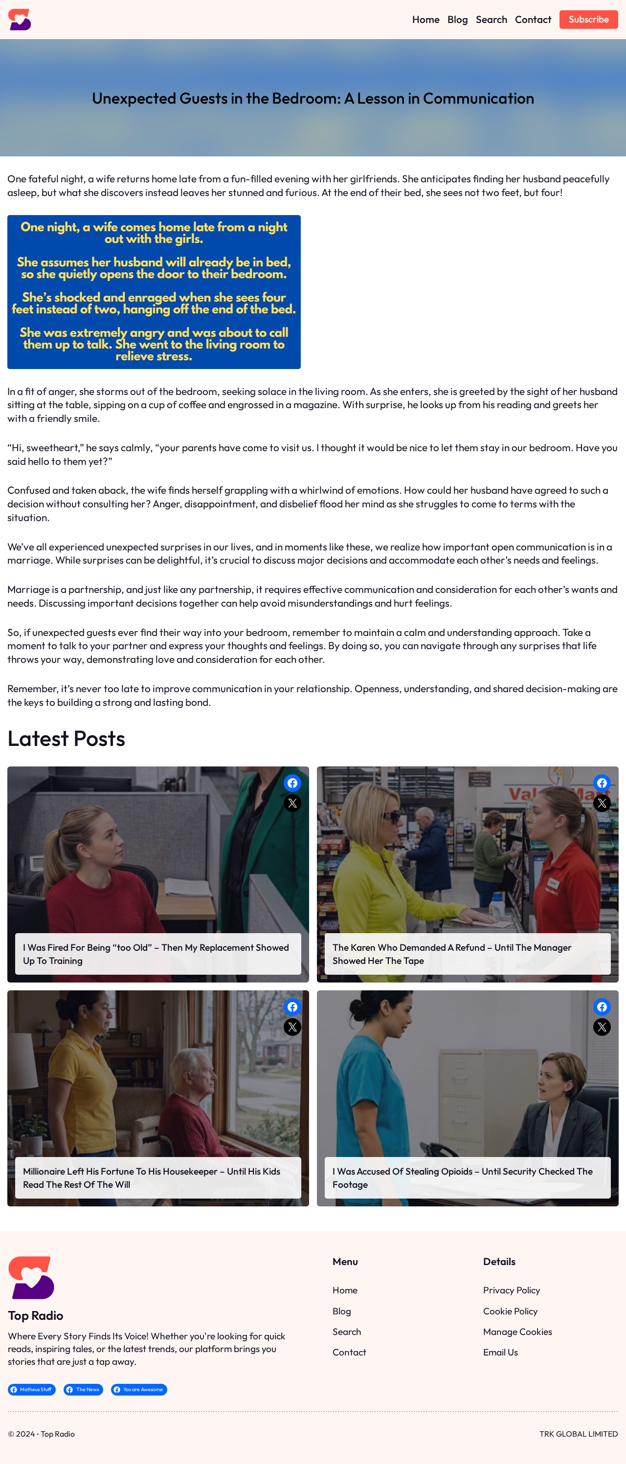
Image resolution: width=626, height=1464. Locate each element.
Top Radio (36, 1315)
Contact (349, 1352)
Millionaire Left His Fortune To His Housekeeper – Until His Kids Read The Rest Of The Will (151, 1177)
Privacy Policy (511, 1290)
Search (347, 1331)
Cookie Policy (510, 1311)
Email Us (500, 1352)
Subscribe (589, 19)
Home (345, 1290)
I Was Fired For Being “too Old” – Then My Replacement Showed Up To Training (156, 953)
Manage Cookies (517, 1331)
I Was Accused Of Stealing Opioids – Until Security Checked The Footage (463, 1177)
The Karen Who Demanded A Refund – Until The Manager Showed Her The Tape (452, 953)
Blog (342, 1311)
